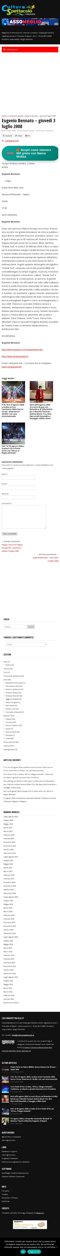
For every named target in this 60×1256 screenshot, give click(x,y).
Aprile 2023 (7, 948)
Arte (5, 662)
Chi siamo (5, 1191)
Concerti (9, 722)
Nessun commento (46, 130)
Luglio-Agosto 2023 (10, 937)
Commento (7, 503)
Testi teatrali (10, 706)
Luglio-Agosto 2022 (10, 977)
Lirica (8, 738)
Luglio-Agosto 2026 (10, 816)
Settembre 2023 (9, 933)
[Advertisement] (30, 83)
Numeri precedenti (11, 1003)
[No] (56, 1246)
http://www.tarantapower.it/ (15, 356)
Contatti (5, 1194)
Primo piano (8, 742)
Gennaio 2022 (8, 999)
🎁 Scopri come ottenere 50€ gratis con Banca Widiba (29, 153)
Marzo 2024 (7, 911)
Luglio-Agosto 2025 (10, 857)
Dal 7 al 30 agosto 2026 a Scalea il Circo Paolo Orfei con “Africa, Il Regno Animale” (13, 449)
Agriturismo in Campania (11, 1137)
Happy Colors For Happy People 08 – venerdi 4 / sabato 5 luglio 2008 (12, 547)
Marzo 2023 (7, 951)
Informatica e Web (12, 686)
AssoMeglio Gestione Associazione (15, 1173)
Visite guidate (8, 749)
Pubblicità (5, 1201)
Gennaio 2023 (8, 959)
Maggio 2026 (8, 824)
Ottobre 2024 (8, 889)
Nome (5, 474)
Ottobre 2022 (8, 970)
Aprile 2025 (7, 868)
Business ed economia (14, 683)
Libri (5, 679)
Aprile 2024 (7, 908)
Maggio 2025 (8, 864)
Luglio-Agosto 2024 (10, 897)
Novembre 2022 (9, 966)
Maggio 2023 (8, 944)
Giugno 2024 (8, 900)
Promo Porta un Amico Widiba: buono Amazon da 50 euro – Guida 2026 (33, 1068)
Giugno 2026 (8, 820)
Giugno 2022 (8, 981)
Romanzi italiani (12, 693)
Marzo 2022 (7, 992)
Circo (5, 672)
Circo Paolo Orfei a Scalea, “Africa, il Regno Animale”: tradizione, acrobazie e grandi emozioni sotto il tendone (33, 1087)
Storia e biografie (12, 702)
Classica (8, 719)
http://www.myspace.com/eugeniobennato (22, 349)
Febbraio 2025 (8, 875)
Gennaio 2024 (8, 919)
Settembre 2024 (9, 893)
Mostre (8, 665)
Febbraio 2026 (8, 835)
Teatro (6, 746)
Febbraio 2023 (8, 955)
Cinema (6, 669)
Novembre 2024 (9, 886)
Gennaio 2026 (8, 838)
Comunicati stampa (27, 130)
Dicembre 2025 (9, 842)
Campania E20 (12, 140)
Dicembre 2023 (9, 922)
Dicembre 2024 (9, 882)
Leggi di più (34, 1251)
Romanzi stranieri (12, 696)
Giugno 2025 (8, 860)
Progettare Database (10, 1158)
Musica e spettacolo (13, 689)
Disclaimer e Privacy (10, 1198)
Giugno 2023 (8, 941)
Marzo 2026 (7, 831)
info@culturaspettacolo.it (23, 1035)
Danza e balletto (12, 725)
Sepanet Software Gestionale (13, 1176)
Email (4, 484)
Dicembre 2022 (9, 963)
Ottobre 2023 (8, 930)
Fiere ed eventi (11, 732)
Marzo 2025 (7, 871)
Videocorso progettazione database (16, 1162)
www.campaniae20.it (12, 366)
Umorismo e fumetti (13, 712)
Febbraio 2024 (8, 915)
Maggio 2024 (8, 904)
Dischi (8, 729)
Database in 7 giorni (9, 1151)
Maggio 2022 (8, 984)
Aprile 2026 (7, 828)
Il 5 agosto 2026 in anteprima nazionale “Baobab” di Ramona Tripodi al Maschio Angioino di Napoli (31, 1119)
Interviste (9, 735)
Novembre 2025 (9, 846)
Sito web (5, 494)
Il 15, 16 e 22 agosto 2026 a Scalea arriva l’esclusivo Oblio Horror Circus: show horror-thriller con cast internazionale (13, 410)
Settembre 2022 (9, 973)
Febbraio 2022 (8, 995)
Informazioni (12, 49)
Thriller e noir (11, 709)
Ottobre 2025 (8, 849)
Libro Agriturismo (8, 1140)
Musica (6, 716)
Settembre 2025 (9, 853)
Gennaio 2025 (8, 879)
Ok (23, 1251)
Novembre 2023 (9, 926)
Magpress (40, 1213)
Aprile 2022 (7, 988)
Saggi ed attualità (12, 699)
